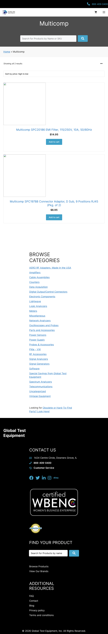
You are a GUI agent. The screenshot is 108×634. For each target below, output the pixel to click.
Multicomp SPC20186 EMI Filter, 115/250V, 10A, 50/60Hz (54, 129)
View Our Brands (38, 571)
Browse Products (39, 566)
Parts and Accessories (42, 330)
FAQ (31, 596)
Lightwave (35, 301)
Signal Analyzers (38, 359)
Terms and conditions (41, 615)
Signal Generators (39, 363)
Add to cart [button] (54, 142)
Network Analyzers (40, 320)
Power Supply (37, 339)
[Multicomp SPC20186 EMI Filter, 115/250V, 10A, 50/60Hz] (54, 104)
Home (6, 51)
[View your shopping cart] (96, 12)
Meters (33, 311)
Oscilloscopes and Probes (43, 325)
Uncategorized (37, 391)
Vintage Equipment (40, 396)
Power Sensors (37, 335)
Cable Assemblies (39, 277)
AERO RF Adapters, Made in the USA (50, 267)
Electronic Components (42, 296)
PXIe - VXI (35, 349)
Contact (33, 600)
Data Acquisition (38, 287)
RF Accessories (38, 354)
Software (34, 368)
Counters (34, 282)
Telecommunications (40, 386)
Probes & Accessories (41, 344)
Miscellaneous (37, 315)
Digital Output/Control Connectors (48, 291)
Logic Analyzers (38, 306)
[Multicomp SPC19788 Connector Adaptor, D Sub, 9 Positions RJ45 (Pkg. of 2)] (54, 175)
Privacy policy (37, 610)
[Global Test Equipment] (8, 12)
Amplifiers (34, 272)
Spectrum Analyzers (40, 381)
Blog (31, 605)
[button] (83, 38)
